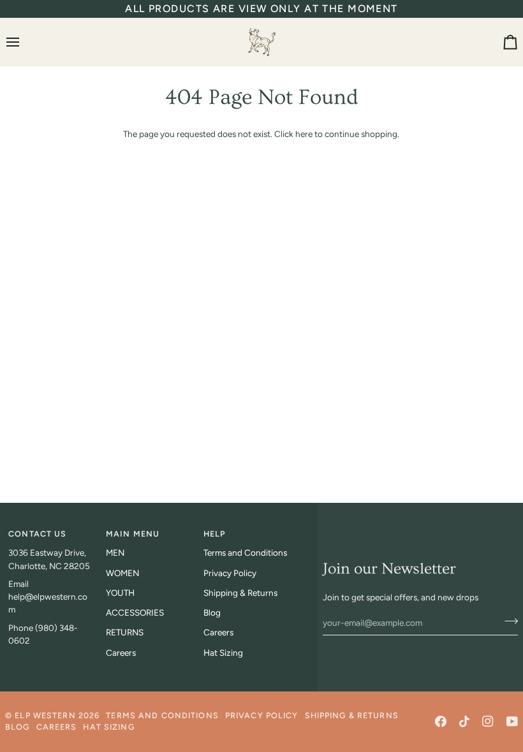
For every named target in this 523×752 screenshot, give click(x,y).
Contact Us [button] (37, 534)
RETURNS (125, 632)
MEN (115, 552)
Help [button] (214, 534)
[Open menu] (24, 42)
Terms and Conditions (245, 552)
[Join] (507, 621)
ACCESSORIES (135, 612)
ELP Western (45, 715)
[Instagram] (488, 721)
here (304, 134)
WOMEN (122, 573)
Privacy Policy (229, 573)
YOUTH (120, 593)
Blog (212, 612)
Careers (121, 652)
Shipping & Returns (240, 593)
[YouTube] (512, 721)
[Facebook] (440, 721)
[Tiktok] (464, 721)
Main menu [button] (132, 534)
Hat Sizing (223, 652)
